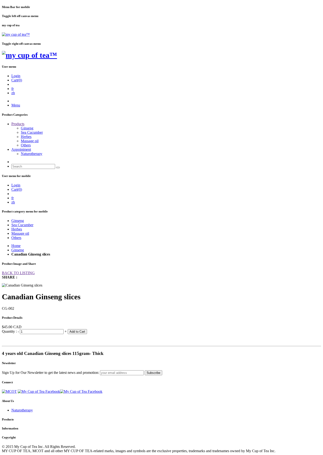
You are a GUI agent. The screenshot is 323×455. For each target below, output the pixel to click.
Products (17, 124)
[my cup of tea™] (16, 34)
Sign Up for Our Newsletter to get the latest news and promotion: (50, 373)
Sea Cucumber (32, 132)
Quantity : (10, 331)
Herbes (26, 137)
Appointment (21, 149)
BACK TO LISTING (18, 273)
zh (13, 93)
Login (15, 76)
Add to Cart (77, 331)
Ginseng (27, 128)
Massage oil (30, 141)
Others (26, 145)
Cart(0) (16, 80)
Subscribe (153, 373)
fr (12, 89)
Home (16, 246)
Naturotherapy (31, 154)
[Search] (58, 167)
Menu (15, 105)
